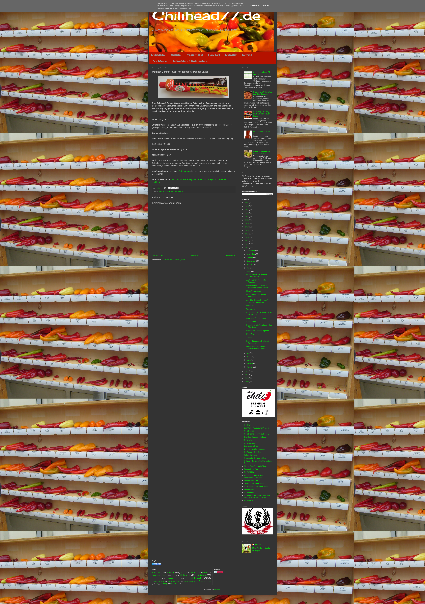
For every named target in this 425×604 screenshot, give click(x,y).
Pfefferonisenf (184, 171)
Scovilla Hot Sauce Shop (254, 483)
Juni (248, 271)
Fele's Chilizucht (250, 455)
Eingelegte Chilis (159, 575)
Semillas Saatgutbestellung (255, 437)
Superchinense (205, 581)
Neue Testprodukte (253, 291)
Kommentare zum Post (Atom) (173, 259)
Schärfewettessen (174, 581)
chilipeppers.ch (250, 443)
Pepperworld (172, 579)
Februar (250, 363)
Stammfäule (251, 322)
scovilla (174, 584)
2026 (247, 203)
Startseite (158, 54)
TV (157, 584)
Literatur (231, 54)
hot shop (163, 584)
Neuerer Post (158, 255)
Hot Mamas (248, 500)
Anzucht (156, 572)
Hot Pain (247, 425)
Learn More (255, 6)
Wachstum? (251, 309)
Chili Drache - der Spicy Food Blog (257, 434)
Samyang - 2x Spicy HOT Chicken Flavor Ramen (261, 114)
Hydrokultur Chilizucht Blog (255, 458)
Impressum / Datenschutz (190, 60)
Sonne (249, 338)
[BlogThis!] (171, 188)
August (250, 264)
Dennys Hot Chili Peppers (254, 449)
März (249, 360)
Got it (266, 6)
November (251, 254)
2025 (247, 206)
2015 (247, 241)
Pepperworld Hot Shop (253, 489)
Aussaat (170, 572)
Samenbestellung (158, 581)
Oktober (250, 257)
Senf (175, 191)
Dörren (204, 572)
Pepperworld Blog (251, 480)
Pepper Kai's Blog (251, 469)
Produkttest (169, 191)
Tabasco (181, 191)
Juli (248, 268)
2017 (247, 234)
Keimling (202, 575)
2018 (247, 230)
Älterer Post (230, 255)
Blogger (217, 589)
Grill (173, 575)
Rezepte (175, 54)
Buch (183, 572)
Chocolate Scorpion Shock (256, 318)
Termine (247, 54)
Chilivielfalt (248, 440)
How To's (214, 54)
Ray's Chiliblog (250, 472)
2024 (247, 210)
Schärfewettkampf (189, 581)
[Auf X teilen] (173, 188)
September (251, 261)
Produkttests (194, 54)
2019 (247, 227)
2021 (247, 220)
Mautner (161, 191)
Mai (248, 353)
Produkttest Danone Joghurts (257, 331)
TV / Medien (159, 60)
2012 (247, 371)
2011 (247, 375)
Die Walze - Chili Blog (252, 452)
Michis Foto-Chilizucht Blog (255, 466)
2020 (247, 223)
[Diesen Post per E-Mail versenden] (169, 188)
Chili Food (193, 572)
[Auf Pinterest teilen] (177, 188)
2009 (247, 381)
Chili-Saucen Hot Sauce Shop (256, 486)
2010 (247, 378)
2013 (247, 248)
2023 (247, 213)
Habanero (185, 575)
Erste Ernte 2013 (253, 334)
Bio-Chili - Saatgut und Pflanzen (256, 428)
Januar (250, 367)
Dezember (251, 251)
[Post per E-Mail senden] (164, 188)
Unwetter (249, 306)
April (249, 356)
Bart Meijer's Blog (251, 446)
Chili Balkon (249, 431)
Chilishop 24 (249, 492)
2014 (247, 244)
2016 (247, 237)
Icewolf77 (258, 545)
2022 (247, 217)
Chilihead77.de (206, 15)
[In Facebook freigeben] (175, 188)
